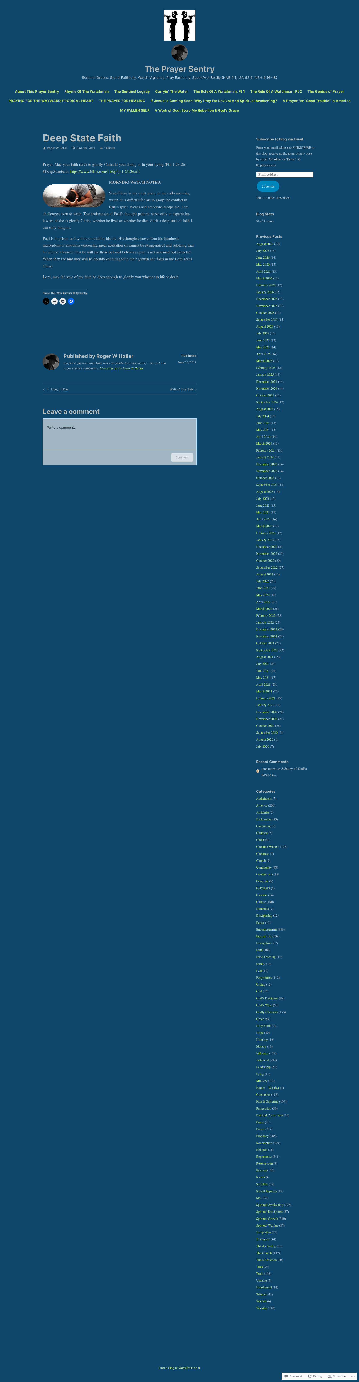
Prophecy (262, 1135)
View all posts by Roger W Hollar (121, 368)
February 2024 (265, 450)
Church (261, 860)
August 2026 (264, 243)
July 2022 (262, 581)
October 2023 (265, 477)
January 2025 (265, 374)
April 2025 (263, 354)
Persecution (263, 1108)
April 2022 (263, 602)
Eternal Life (264, 936)
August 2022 (264, 574)
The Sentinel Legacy (132, 91)
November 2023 (266, 471)
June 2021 (263, 670)
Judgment (262, 1060)
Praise (260, 1122)
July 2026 (262, 250)
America (261, 805)
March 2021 (264, 691)
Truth (259, 1273)
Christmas (262, 853)
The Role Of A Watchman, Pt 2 (276, 91)
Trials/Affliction (266, 1260)
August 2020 (264, 739)
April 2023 (263, 519)
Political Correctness (269, 1115)
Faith (259, 950)
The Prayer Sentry (180, 69)
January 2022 (265, 622)
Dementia (262, 908)
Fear (259, 970)
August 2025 (264, 326)
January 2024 (265, 457)
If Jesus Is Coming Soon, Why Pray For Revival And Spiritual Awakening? (214, 101)
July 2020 (262, 746)
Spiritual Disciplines (269, 1211)
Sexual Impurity (266, 1191)
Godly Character (267, 1012)
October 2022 (265, 560)
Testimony (263, 1239)
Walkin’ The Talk (181, 390)
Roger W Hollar (57, 148)
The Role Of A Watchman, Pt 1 (219, 91)
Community (264, 867)
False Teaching (266, 956)
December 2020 (266, 712)
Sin (258, 1198)
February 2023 (265, 533)
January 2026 (265, 292)
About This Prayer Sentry (37, 91)
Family (260, 964)
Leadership (263, 1067)
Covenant (262, 881)
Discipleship (264, 915)
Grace (260, 1018)
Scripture (262, 1184)
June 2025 (263, 340)
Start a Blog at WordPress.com (179, 1368)
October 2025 (265, 312)
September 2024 (267, 402)
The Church (264, 1253)
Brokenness (264, 819)
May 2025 (263, 347)
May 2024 (263, 429)
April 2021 (263, 684)
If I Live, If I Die (55, 390)
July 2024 (262, 416)
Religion (261, 1149)
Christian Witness (267, 846)
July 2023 (262, 498)
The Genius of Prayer (325, 91)
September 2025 (267, 319)
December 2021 (266, 629)
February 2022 (265, 615)
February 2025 (265, 367)
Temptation (263, 1232)
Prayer (260, 1129)
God (259, 991)
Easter (260, 922)
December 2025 (266, 298)
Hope (259, 1032)
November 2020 (266, 719)
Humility (262, 1039)
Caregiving (263, 826)
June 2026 (263, 257)
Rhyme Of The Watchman (86, 91)
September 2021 (267, 650)
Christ (260, 839)
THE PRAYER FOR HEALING (122, 101)
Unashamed (264, 1287)
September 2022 (267, 567)
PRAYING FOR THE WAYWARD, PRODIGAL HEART (51, 101)
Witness (261, 1294)
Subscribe (268, 186)
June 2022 (263, 588)
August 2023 (264, 491)
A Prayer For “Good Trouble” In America (316, 101)
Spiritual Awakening (269, 1204)
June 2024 (263, 422)
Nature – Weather (267, 1087)
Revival (261, 1170)
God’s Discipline (267, 998)
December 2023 (266, 464)
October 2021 (265, 643)
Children (262, 833)
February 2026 (265, 285)
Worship (261, 1308)
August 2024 (264, 409)
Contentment (264, 874)
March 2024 (264, 443)
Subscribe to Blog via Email (279, 139)
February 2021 (265, 698)
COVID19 (263, 888)
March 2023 (264, 526)
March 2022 (264, 608)
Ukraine (261, 1280)
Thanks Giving (266, 1246)
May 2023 (263, 512)
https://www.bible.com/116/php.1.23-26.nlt (104, 171)
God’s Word (264, 1005)
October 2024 (265, 395)
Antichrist (262, 812)
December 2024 (266, 381)
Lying (260, 1074)
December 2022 (266, 546)
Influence (262, 1053)
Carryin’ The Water (171, 91)
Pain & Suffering (267, 1101)
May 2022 (263, 594)
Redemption (264, 1143)
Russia (260, 1177)
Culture (261, 901)
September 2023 (267, 484)
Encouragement (266, 929)
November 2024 (266, 388)
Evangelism (264, 943)
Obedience (263, 1094)
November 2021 (266, 636)
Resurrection (264, 1163)
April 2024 (263, 436)
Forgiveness (264, 977)
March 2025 (264, 360)
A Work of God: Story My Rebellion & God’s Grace (197, 110)
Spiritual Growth (267, 1218)
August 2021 (264, 656)
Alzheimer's (264, 798)
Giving (260, 984)
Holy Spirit (263, 1025)
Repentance (264, 1156)
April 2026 (263, 271)
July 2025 (262, 333)
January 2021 (265, 705)
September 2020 (267, 732)
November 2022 (266, 553)
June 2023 (263, 505)
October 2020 (265, 725)
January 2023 (265, 539)
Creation (261, 895)
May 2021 (263, 677)
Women (261, 1301)
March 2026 (264, 278)
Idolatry (261, 1046)
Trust (259, 1266)
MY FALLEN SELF (134, 110)
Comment (182, 457)
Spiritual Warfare (267, 1225)
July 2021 (262, 663)
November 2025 (266, 305)
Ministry (261, 1081)
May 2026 (263, 264)
